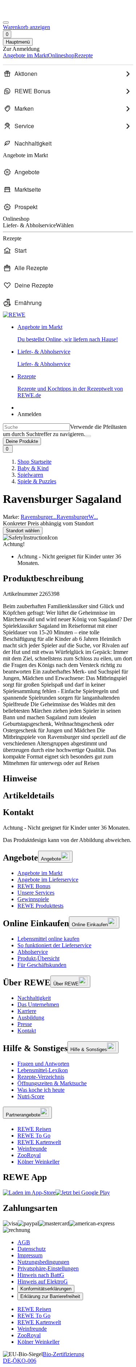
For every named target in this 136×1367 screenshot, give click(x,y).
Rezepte (70, 385)
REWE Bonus (33, 886)
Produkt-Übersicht (38, 958)
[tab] (68, 779)
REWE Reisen (34, 1129)
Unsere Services (35, 893)
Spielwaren (30, 475)
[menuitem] (68, 73)
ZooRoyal (29, 1155)
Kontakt (26, 1031)
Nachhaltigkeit (34, 998)
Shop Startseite (34, 462)
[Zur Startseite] (27, 14)
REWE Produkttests (40, 906)
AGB (23, 1242)
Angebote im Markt (39, 873)
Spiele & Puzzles (36, 481)
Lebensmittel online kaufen (48, 939)
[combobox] (36, 427)
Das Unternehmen (38, 1004)
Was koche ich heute (41, 1090)
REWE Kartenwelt (39, 1142)
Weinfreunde (32, 1149)
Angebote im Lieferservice (47, 879)
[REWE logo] (14, 315)
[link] (75, 333)
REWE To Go (33, 1135)
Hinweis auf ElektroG (42, 1281)
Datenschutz (31, 1249)
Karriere (26, 1011)
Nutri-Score (30, 1096)
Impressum (29, 1255)
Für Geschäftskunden (41, 965)
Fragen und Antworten (43, 1064)
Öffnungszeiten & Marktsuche (52, 1083)
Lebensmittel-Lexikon (42, 1070)
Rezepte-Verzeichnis (40, 1077)
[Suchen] (88, 436)
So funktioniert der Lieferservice (54, 945)
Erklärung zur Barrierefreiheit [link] (50, 1296)
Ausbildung (30, 1017)
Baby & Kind (33, 468)
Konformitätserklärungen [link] (45, 1288)
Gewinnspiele (33, 899)
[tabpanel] (68, 828)
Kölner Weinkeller (38, 1162)
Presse (24, 1024)
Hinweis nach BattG (40, 1275)
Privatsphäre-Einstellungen (48, 1268)
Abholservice (32, 952)
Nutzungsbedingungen (43, 1262)
